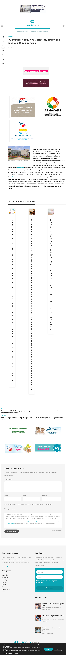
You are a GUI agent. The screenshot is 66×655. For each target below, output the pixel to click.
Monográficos (6, 589)
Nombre (6, 495)
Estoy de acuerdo (11, 509)
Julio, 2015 (10, 47)
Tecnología (5, 580)
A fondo (4, 582)
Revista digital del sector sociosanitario (32, 32)
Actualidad (10, 36)
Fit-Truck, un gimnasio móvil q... (53, 617)
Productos (5, 577)
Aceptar (48, 649)
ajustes (16, 653)
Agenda (4, 584)
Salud (3, 592)
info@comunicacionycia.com (33, 521)
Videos (4, 587)
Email (25, 495)
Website (45, 495)
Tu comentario (8, 479)
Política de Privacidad (10, 523)
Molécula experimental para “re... (53, 604)
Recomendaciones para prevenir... (51, 629)
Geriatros (20, 167)
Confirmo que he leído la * (48, 581)
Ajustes (58, 649)
